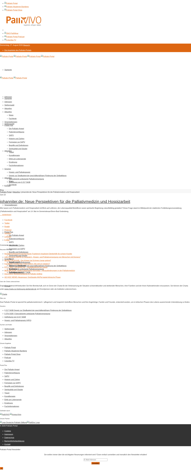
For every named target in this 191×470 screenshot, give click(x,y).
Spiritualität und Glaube (18, 149)
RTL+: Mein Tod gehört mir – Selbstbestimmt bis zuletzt (25, 267)
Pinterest (7, 230)
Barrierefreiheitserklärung (14, 441)
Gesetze (7, 169)
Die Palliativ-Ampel (16, 235)
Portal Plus (8, 125)
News (11, 115)
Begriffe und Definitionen (18, 145)
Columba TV (9, 361)
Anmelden (95, 463)
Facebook (8, 220)
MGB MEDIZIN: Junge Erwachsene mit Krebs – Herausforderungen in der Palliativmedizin (39, 270)
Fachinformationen (16, 165)
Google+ (7, 233)
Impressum (8, 434)
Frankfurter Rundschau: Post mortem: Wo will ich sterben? (27, 264)
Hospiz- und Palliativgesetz (19, 172)
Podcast (7, 358)
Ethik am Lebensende (17, 159)
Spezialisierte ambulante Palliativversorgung (26, 179)
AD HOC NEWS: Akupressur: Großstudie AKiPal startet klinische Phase (32, 277)
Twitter (7, 223)
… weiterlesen (5, 215)
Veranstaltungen (10, 205)
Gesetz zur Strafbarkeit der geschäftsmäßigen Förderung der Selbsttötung (37, 176)
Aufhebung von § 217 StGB (19, 182)
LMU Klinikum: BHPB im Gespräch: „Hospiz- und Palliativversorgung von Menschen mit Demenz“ (42, 257)
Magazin (26, 45)
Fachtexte (13, 185)
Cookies (7, 431)
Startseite (8, 70)
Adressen (8, 102)
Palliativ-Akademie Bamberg (15, 351)
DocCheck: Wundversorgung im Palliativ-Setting (23, 274)
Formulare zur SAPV (17, 249)
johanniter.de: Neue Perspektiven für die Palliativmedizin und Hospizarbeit (65, 201)
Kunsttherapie (14, 155)
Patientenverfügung (16, 239)
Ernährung (13, 162)
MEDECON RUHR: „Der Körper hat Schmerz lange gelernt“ (27, 260)
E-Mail (7, 240)
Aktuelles (8, 151)
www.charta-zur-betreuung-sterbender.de (20, 289)
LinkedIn (7, 237)
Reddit (7, 227)
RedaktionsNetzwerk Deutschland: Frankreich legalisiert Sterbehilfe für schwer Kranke (38, 254)
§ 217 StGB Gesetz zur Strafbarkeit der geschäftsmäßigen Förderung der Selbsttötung (38, 310)
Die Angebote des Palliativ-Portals (17, 50)
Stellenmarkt (9, 124)
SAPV (11, 242)
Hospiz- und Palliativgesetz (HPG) (17, 320)
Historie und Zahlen (16, 139)
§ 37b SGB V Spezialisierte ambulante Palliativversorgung (27, 314)
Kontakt (7, 186)
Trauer (11, 152)
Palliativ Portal (10, 347)
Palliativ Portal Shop (12, 354)
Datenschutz (9, 438)
